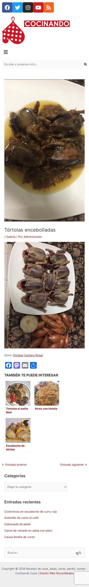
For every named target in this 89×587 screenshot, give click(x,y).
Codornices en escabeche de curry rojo (30, 511)
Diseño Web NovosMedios (57, 573)
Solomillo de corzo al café (21, 517)
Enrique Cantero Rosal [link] (28, 355)
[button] (44, 52)
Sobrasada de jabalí (17, 524)
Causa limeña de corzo (19, 537)
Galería (11, 236)
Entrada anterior (14, 464)
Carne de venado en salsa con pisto (28, 530)
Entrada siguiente (73, 464)
